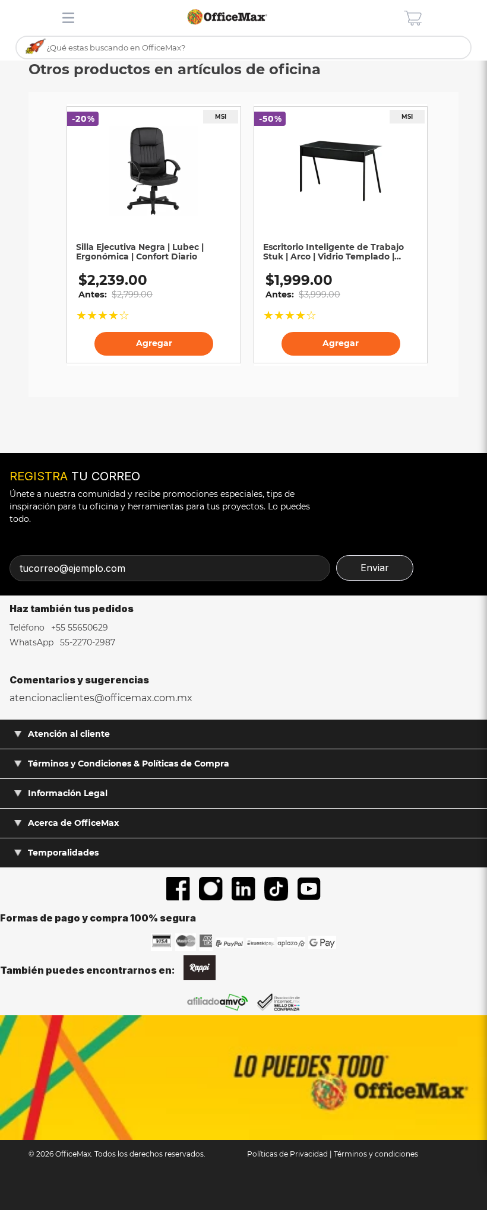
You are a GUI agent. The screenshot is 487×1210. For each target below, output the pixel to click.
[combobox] (243, 48)
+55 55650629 (78, 627)
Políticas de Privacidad (287, 1153)
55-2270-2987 (86, 642)
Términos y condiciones (376, 1153)
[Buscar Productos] (36, 47)
